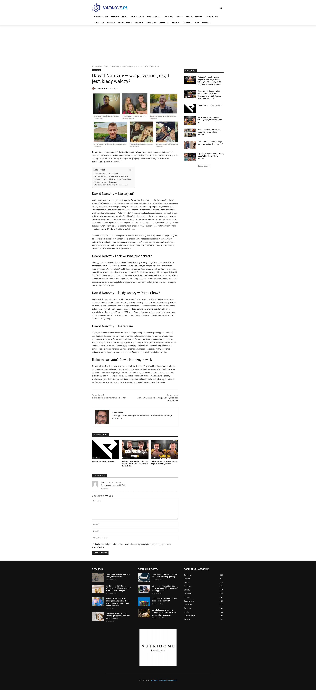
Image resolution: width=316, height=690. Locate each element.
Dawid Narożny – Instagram (106, 182)
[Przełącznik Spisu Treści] (129, 170)
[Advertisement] (158, 44)
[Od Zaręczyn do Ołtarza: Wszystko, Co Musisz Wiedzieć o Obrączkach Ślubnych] (98, 589)
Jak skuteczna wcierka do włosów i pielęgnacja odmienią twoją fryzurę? (118, 615)
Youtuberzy (96, 458)
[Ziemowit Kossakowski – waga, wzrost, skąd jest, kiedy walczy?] (190, 145)
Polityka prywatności (168, 680)
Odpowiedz (104, 488)
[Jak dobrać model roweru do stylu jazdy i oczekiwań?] (98, 577)
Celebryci (107, 66)
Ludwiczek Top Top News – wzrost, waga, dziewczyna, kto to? (210, 119)
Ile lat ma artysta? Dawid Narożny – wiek (111, 185)
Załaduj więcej (203, 166)
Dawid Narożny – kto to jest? (106, 174)
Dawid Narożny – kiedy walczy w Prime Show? (113, 179)
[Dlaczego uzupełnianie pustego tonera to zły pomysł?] (144, 601)
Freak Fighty (116, 66)
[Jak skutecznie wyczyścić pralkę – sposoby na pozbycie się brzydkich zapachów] (144, 613)
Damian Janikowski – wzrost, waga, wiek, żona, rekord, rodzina (209, 132)
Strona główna (97, 66)
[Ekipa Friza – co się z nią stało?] (105, 449)
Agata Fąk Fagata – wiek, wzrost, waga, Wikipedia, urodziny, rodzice (211, 156)
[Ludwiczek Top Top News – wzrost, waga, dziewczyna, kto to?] (164, 449)
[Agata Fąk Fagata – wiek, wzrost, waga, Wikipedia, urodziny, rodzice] (190, 157)
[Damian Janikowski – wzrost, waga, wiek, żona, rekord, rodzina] (190, 132)
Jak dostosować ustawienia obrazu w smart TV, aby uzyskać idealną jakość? (165, 588)
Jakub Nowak (103, 88)
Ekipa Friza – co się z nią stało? (103, 461)
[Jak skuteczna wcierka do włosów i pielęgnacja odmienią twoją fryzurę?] (98, 616)
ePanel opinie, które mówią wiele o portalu (109, 398)
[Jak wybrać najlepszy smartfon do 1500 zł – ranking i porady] (144, 577)
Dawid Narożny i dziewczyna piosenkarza (111, 176)
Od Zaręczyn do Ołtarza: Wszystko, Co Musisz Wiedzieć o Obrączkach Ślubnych (118, 588)
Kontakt (154, 680)
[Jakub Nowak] (93, 88)
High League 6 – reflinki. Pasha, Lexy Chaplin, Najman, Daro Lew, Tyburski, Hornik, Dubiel (135, 464)
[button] (221, 8)
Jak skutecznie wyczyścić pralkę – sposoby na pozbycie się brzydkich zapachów (164, 612)
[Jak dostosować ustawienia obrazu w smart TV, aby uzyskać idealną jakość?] (144, 589)
